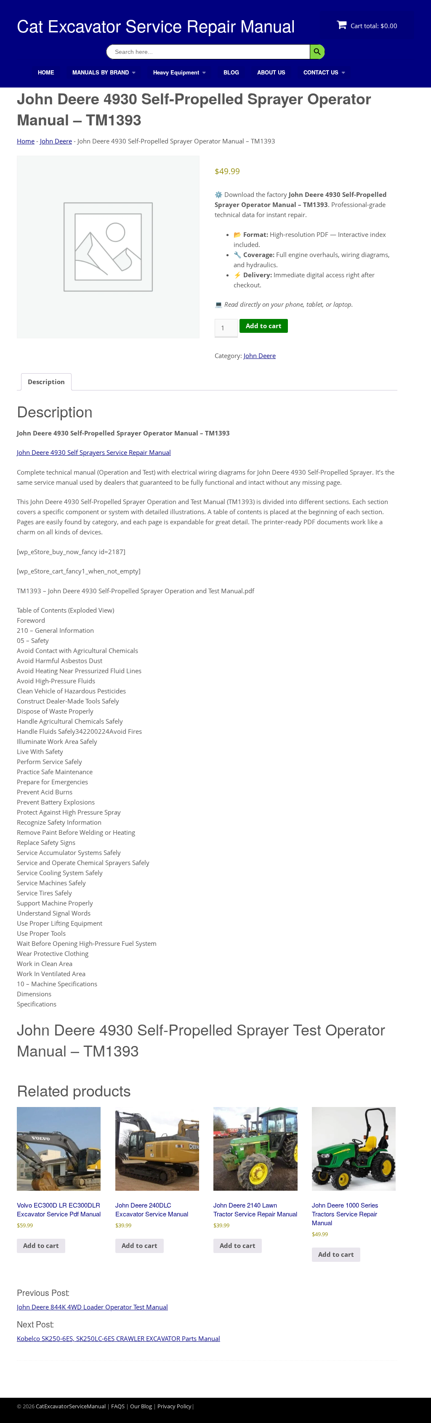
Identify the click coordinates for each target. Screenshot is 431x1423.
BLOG (231, 72)
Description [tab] (46, 381)
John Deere (56, 141)
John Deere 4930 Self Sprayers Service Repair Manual (94, 452)
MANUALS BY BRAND (100, 72)
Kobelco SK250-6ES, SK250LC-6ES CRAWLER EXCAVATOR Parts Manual (118, 1338)
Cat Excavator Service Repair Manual (156, 25)
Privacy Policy (174, 1406)
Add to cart (264, 325)
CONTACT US (320, 72)
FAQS (118, 1406)
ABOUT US (271, 72)
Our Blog (141, 1406)
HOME (46, 72)
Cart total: (373, 25)
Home (26, 141)
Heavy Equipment (176, 72)
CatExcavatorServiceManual (71, 1406)
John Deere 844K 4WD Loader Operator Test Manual (92, 1307)
